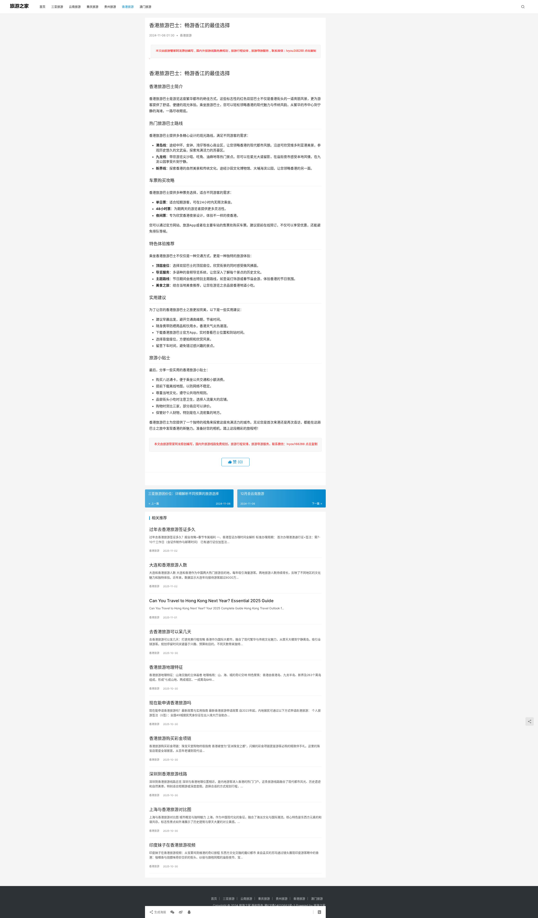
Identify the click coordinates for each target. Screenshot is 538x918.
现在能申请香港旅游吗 (170, 702)
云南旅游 (75, 6)
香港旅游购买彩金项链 (170, 738)
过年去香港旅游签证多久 (172, 529)
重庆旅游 (92, 6)
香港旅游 (128, 6)
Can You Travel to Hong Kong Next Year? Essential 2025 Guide (211, 600)
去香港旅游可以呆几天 (170, 631)
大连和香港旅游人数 (168, 565)
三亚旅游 (57, 6)
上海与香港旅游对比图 (170, 809)
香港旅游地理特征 (166, 667)
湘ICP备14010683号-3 (279, 905)
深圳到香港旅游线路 (168, 774)
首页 (42, 6)
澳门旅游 (145, 6)
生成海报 (159, 912)
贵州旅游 (110, 6)
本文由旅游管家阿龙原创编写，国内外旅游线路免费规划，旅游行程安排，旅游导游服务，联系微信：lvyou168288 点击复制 (235, 444)
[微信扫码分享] (172, 912)
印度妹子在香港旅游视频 (172, 845)
